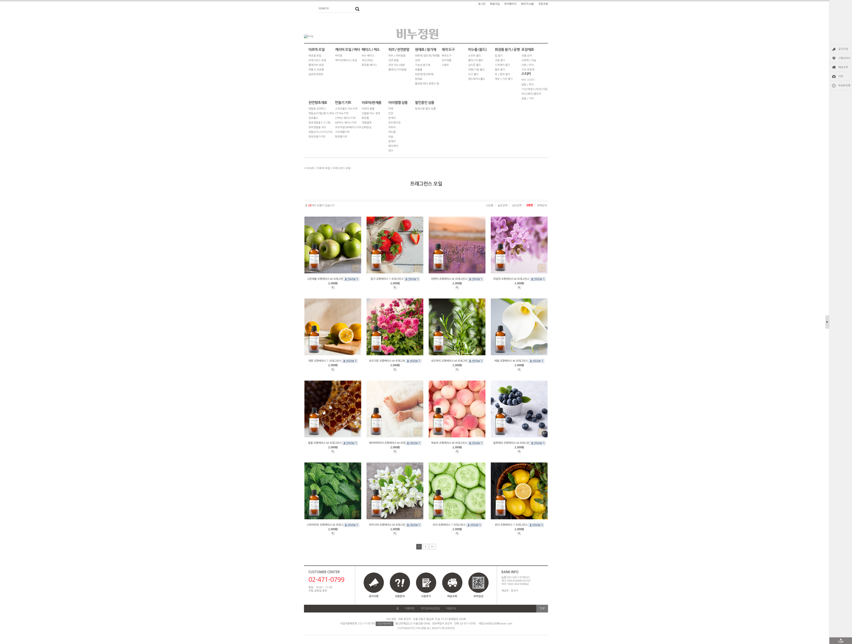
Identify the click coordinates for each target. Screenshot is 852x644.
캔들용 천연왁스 (317, 108)
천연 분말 (393, 60)
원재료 (418, 79)
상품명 (529, 205)
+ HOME (309, 168)
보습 (390, 136)
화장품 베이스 (369, 65)
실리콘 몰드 (474, 65)
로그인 (481, 4)
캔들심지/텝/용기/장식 (321, 113)
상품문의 (400, 596)
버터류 (338, 55)
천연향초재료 (317, 102)
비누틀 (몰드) (477, 49)
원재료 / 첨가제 (425, 49)
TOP (542, 608)
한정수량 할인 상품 (425, 108)
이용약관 (409, 608)
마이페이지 (510, 4)
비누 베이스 (368, 55)
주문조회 (543, 4)
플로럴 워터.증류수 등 (427, 83)
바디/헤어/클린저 (531, 94)
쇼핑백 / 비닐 (528, 60)
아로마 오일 (316, 49)
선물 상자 (526, 55)
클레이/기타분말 (397, 69)
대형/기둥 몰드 (476, 69)
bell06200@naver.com (498, 623)
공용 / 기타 (527, 98)
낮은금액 (517, 205)
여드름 (392, 132)
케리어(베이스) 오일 (346, 60)
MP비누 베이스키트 (346, 122)
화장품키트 (341, 136)
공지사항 (843, 49)
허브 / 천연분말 (398, 49)
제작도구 (446, 55)
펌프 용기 (500, 69)
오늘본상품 (844, 85)
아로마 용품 (368, 108)
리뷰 (840, 76)
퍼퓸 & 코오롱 (316, 69)
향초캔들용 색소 (317, 127)
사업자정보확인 (384, 623)
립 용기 (499, 55)
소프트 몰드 (474, 55)
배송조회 (843, 67)
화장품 (365, 118)
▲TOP (841, 640)
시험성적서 (844, 58)
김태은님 (366, 127)
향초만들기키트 (316, 136)
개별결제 (366, 122)
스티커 (526, 73)
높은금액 (502, 205)
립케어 (392, 141)
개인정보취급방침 (430, 608)
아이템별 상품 (398, 102)
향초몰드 (313, 118)
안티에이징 (394, 122)
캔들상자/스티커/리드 (320, 132)
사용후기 (426, 596)
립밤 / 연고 (527, 84)
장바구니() (527, 4)
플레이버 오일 (316, 65)
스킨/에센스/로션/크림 (534, 89)
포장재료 (527, 49)
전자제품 (446, 60)
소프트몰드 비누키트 (346, 108)
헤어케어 (393, 146)
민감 (390, 113)
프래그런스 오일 (317, 60)
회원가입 (495, 4)
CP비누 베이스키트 (345, 118)
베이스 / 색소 (371, 49)
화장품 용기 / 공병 (507, 49)
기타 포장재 (527, 69)
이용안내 (451, 608)
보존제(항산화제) (424, 74)
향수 (390, 150)
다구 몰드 (473, 74)
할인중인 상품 (424, 102)
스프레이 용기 (502, 65)
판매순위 (542, 205)
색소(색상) (367, 60)
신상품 (489, 205)
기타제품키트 (342, 132)
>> (432, 546)
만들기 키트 (343, 102)
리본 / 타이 (527, 65)
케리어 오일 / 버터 (347, 49)
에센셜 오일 (314, 55)
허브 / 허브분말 (397, 55)
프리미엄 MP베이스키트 (348, 127)
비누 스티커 (527, 80)
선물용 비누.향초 (371, 113)
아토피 (392, 127)
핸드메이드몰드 (476, 79)
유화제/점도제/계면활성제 (427, 58)
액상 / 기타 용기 (504, 79)
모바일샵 (478, 596)
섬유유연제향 (315, 74)
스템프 (445, 65)
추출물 (418, 69)
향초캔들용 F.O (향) (319, 122)
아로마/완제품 (371, 102)
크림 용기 (500, 60)
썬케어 (392, 118)
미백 (390, 108)
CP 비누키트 (342, 113)
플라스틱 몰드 (475, 60)
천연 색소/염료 (396, 65)
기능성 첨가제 (422, 65)
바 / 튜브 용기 (502, 74)
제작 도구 (448, 49)
